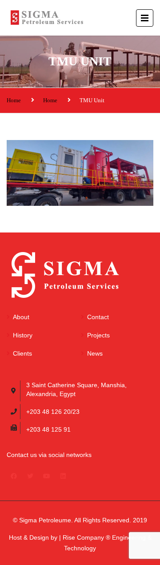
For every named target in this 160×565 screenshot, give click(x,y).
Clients (22, 353)
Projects (98, 335)
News (95, 353)
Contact (98, 317)
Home (14, 100)
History (22, 335)
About (21, 317)
